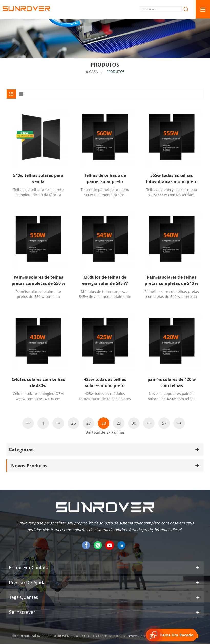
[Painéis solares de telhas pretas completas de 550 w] (38, 239)
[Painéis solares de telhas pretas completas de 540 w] (172, 239)
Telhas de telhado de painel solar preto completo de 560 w (105, 179)
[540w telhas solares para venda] (38, 137)
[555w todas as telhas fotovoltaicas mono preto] (172, 137)
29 (119, 423)
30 (134, 423)
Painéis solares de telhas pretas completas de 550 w (38, 280)
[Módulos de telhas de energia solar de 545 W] (105, 239)
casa (93, 72)
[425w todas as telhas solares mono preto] (105, 341)
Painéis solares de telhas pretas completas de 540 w (171, 280)
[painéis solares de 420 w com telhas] (172, 341)
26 (73, 423)
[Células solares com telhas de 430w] (38, 341)
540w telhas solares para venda (38, 178)
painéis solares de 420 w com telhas (172, 382)
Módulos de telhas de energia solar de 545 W (105, 280)
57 (164, 423)
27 (88, 423)
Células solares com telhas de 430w (38, 382)
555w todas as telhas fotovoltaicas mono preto (172, 178)
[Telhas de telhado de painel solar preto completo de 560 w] (105, 137)
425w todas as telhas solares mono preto (105, 382)
